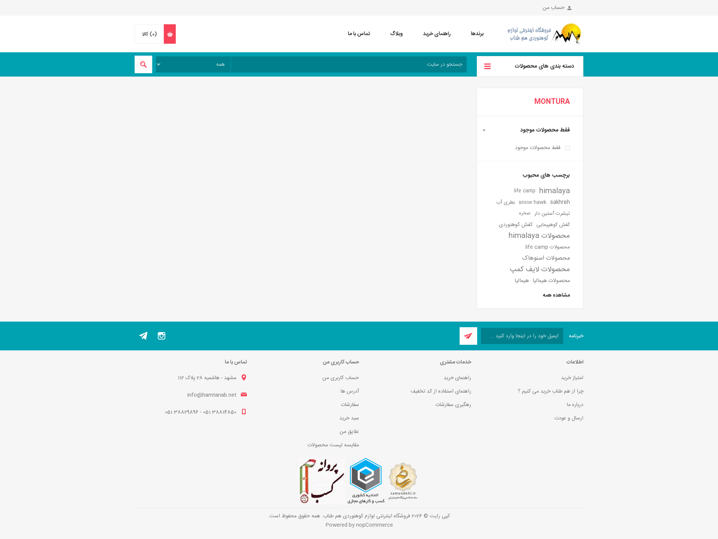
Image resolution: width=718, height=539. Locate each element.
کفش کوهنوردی (516, 224)
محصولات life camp (547, 247)
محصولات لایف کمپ (540, 269)
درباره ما (575, 404)
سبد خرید (349, 418)
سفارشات (350, 404)
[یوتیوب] (144, 336)
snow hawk (532, 202)
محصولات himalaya (539, 236)
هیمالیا (522, 280)
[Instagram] (162, 336)
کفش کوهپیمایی (553, 225)
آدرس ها (350, 391)
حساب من (554, 7)
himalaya (554, 191)
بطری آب (505, 202)
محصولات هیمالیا (551, 280)
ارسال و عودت (568, 418)
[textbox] (349, 64)
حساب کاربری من (340, 378)
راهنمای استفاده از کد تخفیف (441, 391)
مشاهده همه (556, 295)
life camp (525, 191)
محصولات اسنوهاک (546, 258)
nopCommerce (374, 525)
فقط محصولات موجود (538, 147)
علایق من (349, 431)
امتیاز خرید (572, 378)
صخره (525, 213)
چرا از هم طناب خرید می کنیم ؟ (550, 391)
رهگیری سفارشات (453, 404)
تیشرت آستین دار (552, 214)
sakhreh (560, 202)
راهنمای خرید (457, 378)
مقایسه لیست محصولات (333, 445)
